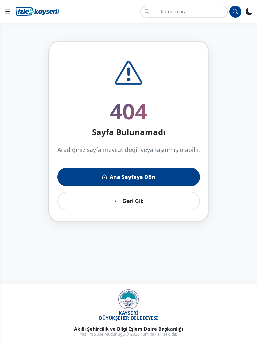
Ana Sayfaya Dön (132, 177)
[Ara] (235, 12)
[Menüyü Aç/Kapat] (8, 11)
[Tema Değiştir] (249, 11)
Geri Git (132, 201)
